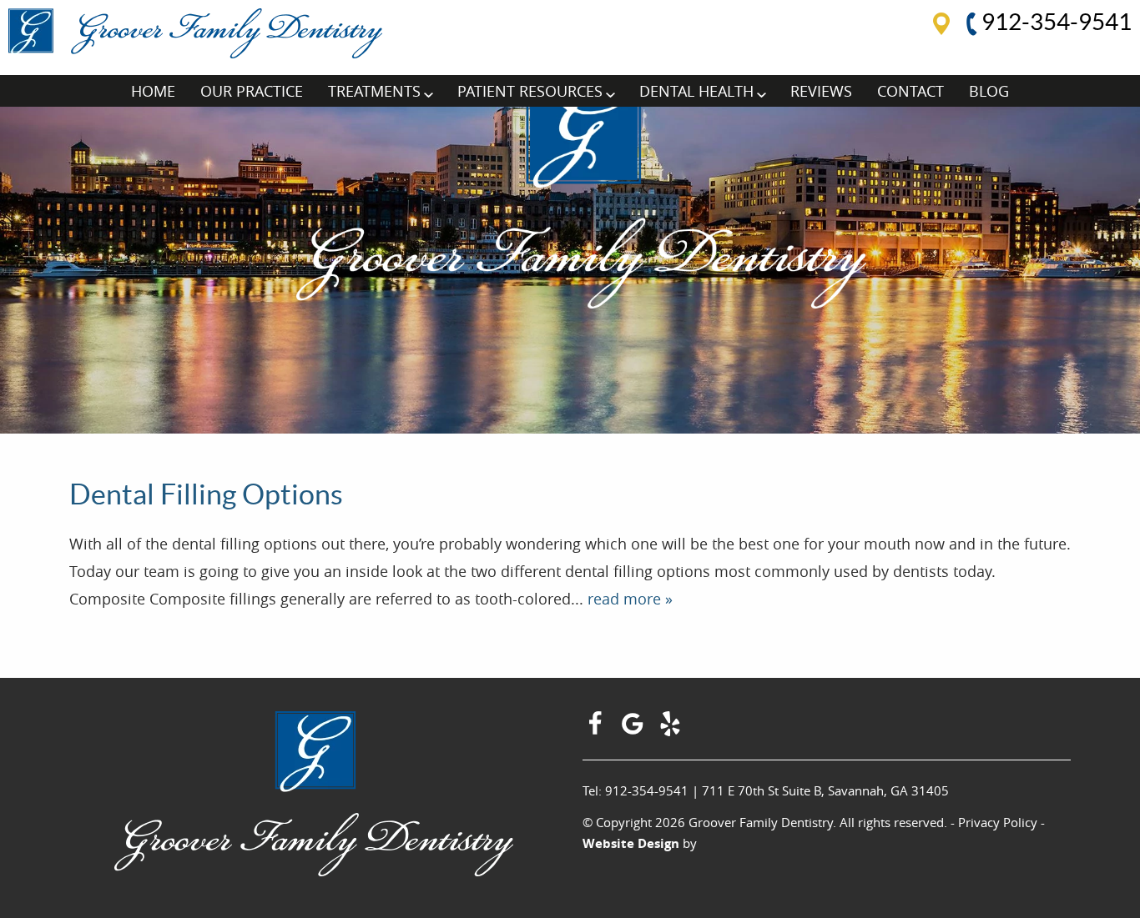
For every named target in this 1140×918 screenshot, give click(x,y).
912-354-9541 (1054, 21)
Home (153, 91)
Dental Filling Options (206, 494)
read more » (630, 599)
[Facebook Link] (597, 730)
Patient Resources (530, 91)
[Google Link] (634, 730)
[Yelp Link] (672, 730)
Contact (910, 91)
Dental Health (696, 91)
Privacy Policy (997, 822)
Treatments (374, 91)
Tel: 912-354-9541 (636, 790)
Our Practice (251, 91)
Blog (989, 91)
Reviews (821, 91)
